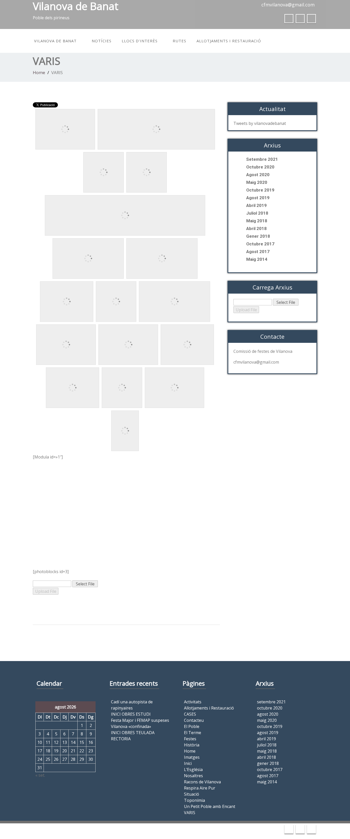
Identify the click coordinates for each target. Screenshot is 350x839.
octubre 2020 (260, 166)
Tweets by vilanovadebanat (259, 123)
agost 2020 (258, 174)
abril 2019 (256, 205)
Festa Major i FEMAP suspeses (140, 720)
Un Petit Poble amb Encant (209, 806)
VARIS (189, 812)
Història (191, 745)
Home (39, 72)
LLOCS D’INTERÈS (140, 40)
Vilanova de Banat (55, 40)
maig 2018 (256, 220)
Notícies (101, 40)
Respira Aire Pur (199, 788)
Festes (190, 739)
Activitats (192, 702)
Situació (191, 794)
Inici (188, 763)
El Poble (191, 726)
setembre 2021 (262, 159)
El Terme (192, 732)
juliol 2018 (257, 213)
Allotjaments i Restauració (229, 40)
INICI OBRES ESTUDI (131, 714)
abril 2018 (256, 228)
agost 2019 (258, 197)
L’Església (193, 769)
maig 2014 (256, 259)
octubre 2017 (260, 243)
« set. (40, 775)
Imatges (192, 757)
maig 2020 (256, 182)
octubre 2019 (260, 190)
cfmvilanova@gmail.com (288, 5)
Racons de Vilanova (202, 782)
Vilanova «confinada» (131, 726)
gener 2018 (258, 236)
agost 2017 (258, 251)
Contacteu (194, 720)
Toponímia (194, 800)
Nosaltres (193, 775)
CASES (190, 714)
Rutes (179, 40)
